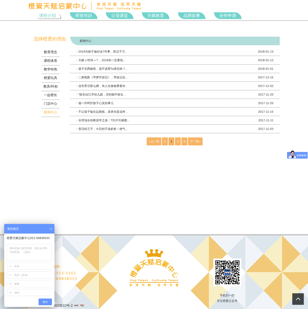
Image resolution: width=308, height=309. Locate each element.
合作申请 (227, 15)
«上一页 (154, 141)
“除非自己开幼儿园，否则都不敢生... (174, 94)
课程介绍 (47, 15)
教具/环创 (50, 86)
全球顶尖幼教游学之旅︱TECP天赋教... (174, 120)
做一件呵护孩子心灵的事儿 (174, 103)
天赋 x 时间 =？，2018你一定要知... (174, 60)
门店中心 (50, 103)
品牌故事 (191, 15)
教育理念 (50, 52)
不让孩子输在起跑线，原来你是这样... (174, 111)
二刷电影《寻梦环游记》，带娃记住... (174, 77)
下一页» (195, 141)
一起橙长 (50, 95)
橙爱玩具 (50, 78)
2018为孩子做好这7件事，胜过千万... (174, 51)
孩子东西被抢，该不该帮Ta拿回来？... (174, 68)
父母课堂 (119, 15)
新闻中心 (50, 112)
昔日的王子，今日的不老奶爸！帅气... (174, 129)
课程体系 (50, 60)
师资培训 (83, 15)
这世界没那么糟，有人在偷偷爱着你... (174, 86)
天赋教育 (155, 15)
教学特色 (50, 69)
